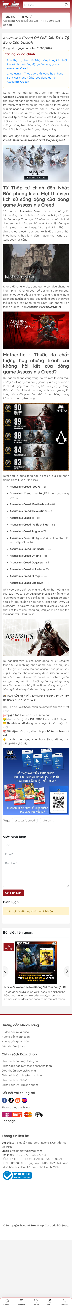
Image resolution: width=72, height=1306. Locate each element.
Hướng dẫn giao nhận (15, 1041)
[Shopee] (17, 1100)
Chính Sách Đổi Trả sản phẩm (20, 1084)
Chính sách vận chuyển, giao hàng (22, 1075)
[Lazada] (24, 1100)
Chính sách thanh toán (15, 1080)
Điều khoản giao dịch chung (19, 1070)
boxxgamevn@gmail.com (26, 1150)
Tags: (6, 820)
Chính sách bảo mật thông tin (20, 1061)
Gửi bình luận (13, 892)
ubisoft (47, 820)
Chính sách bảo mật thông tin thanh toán (27, 1065)
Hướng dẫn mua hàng (15, 1032)
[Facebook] (4, 1100)
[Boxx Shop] (11, 5)
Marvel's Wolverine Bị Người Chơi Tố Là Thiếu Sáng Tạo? (33, 987)
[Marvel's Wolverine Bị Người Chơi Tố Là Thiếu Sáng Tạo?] (36, 962)
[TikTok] (11, 1100)
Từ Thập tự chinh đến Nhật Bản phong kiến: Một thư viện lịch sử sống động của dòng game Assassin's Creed (37, 64)
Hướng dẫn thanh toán (16, 1036)
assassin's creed (25, 820)
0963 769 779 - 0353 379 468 (29, 1155)
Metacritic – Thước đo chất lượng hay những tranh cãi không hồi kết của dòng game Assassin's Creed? (35, 77)
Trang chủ (9, 16)
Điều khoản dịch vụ (13, 1046)
